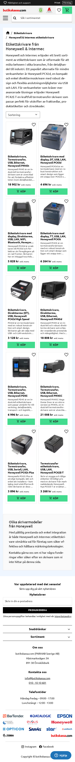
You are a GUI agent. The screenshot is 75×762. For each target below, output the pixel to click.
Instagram (30, 746)
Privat (57, 2)
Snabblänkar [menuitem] (37, 629)
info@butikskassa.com (37, 678)
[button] (5, 18)
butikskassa (14, 10)
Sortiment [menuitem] (38, 636)
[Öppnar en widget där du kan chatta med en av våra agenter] (60, 755)
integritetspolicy (63, 616)
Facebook (48, 746)
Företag (67, 2)
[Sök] (15, 18)
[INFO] (21, 191)
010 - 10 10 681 (37, 682)
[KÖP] (54, 422)
